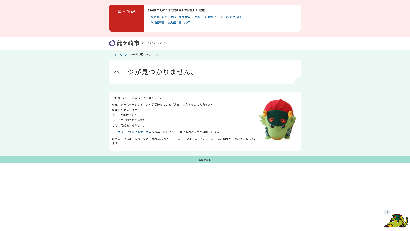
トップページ (119, 54)
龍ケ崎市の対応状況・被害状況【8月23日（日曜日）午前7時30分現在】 (196, 17)
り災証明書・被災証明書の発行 (170, 22)
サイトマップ (140, 132)
